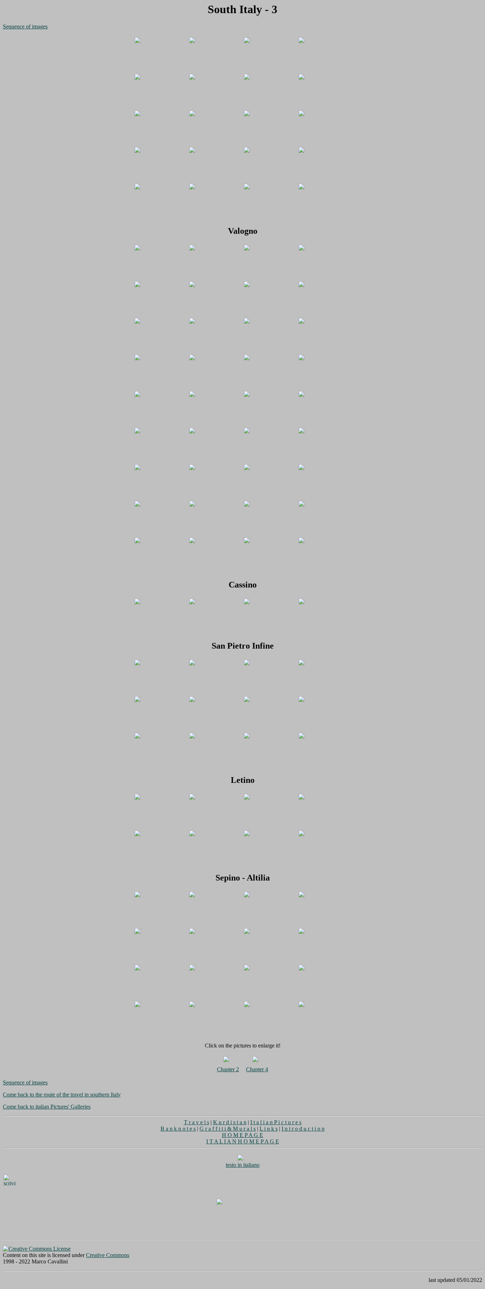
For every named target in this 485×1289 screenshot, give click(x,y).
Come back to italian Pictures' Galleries (47, 1107)
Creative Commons (107, 1255)
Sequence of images (25, 26)
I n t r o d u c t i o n (303, 1129)
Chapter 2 (228, 1069)
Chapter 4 (257, 1069)
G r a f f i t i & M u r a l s (228, 1129)
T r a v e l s (196, 1122)
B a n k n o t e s (178, 1129)
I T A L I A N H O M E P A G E (242, 1141)
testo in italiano (243, 1165)
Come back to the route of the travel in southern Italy (62, 1095)
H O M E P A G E (242, 1135)
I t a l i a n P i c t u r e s (275, 1122)
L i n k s (269, 1129)
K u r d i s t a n (229, 1122)
